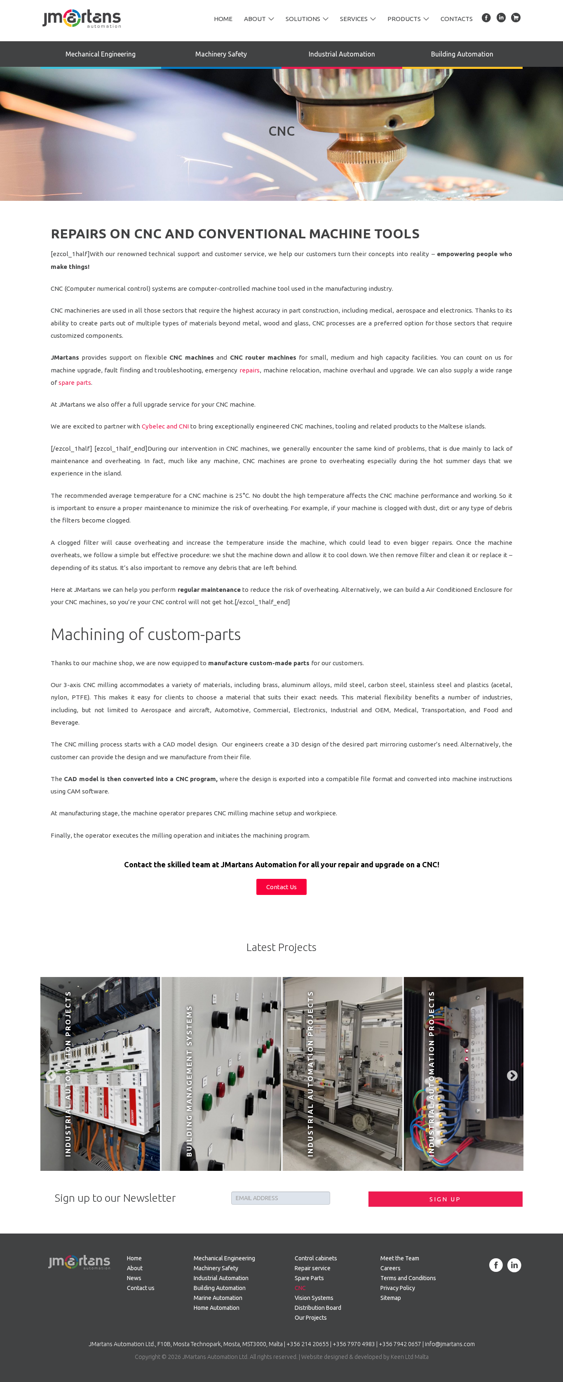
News (134, 1278)
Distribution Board (318, 1307)
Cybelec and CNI (166, 426)
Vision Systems (314, 1298)
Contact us (141, 1288)
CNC (300, 1288)
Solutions (303, 18)
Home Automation (216, 1307)
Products (404, 18)
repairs (249, 370)
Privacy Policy (397, 1288)
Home (223, 18)
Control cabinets (316, 1258)
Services (354, 18)
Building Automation (462, 54)
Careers (390, 1268)
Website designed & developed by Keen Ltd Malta (365, 1357)
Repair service (313, 1268)
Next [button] (510, 1074)
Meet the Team (399, 1258)
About (255, 18)
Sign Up (445, 1199)
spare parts (75, 382)
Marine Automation (218, 1298)
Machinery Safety (221, 54)
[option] (100, 1074)
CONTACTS (457, 18)
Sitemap (390, 1298)
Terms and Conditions (408, 1278)
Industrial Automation (342, 54)
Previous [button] (49, 1074)
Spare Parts (309, 1278)
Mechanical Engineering (101, 54)
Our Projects (311, 1317)
